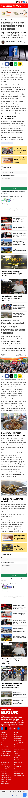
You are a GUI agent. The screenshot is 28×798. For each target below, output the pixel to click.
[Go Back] (25, 795)
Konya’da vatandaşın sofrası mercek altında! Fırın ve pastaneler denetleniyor (19, 307)
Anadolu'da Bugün (6, 19)
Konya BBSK (4, 736)
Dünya (16, 734)
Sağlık (2, 741)
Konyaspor (4, 734)
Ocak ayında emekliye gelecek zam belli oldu (19, 226)
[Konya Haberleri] (14, 286)
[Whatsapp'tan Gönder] (15, 64)
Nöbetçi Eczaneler (6, 779)
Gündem (14, 19)
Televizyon (17, 755)
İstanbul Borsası (5, 769)
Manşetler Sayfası (6, 767)
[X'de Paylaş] (11, 64)
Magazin (16, 759)
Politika (16, 732)
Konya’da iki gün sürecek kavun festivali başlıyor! (19, 249)
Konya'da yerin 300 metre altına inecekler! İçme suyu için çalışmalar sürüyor (19, 243)
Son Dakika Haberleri (20, 775)
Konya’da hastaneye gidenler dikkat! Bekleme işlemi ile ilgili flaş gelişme (19, 220)
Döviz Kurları (4, 771)
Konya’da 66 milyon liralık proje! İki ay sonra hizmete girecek (19, 702)
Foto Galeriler (5, 765)
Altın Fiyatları (4, 773)
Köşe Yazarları (5, 763)
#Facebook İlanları (7, 143)
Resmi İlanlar (18, 763)
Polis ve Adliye (18, 736)
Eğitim (3, 745)
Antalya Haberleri (19, 743)
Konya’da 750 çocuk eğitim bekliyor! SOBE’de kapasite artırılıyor (19, 315)
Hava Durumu (5, 781)
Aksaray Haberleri (6, 751)
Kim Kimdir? (4, 747)
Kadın (16, 751)
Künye (16, 765)
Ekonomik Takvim (6, 777)
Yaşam (16, 753)
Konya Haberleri (16, 320)
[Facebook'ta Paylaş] (7, 64)
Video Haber (17, 741)
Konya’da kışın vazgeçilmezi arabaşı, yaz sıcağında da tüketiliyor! (12, 298)
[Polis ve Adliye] (14, 262)
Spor (15, 747)
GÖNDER (14, 188)
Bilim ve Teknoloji (19, 749)
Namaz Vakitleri (5, 783)
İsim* (2, 170)
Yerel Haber (17, 738)
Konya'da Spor (18, 757)
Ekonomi (3, 738)
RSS (4, 791)
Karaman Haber (5, 753)
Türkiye (3, 743)
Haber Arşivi (17, 771)
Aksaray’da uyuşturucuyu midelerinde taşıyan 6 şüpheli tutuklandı (12, 274)
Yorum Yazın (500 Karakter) (8, 175)
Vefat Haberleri (5, 755)
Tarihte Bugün (5, 749)
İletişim (16, 769)
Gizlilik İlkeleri (18, 767)
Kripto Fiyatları (5, 775)
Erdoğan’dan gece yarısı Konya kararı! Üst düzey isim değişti (19, 235)
